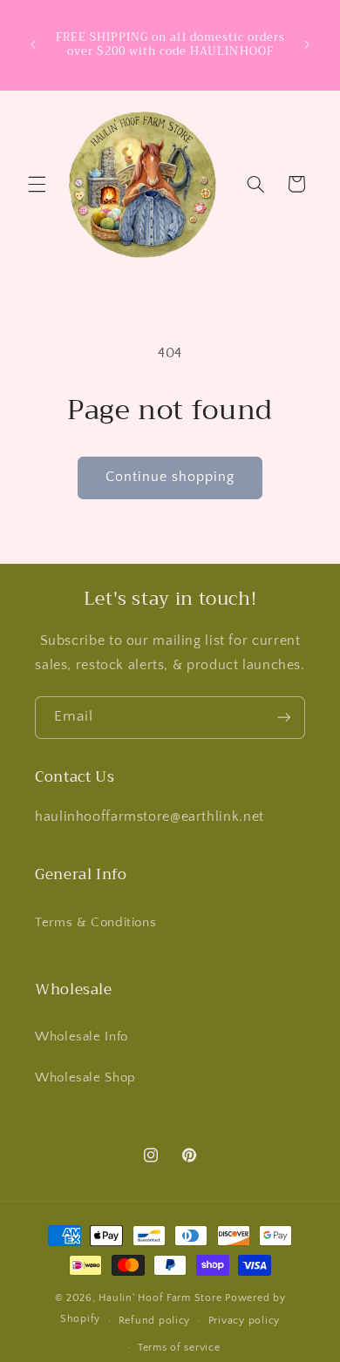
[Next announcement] (307, 44)
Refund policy (155, 1320)
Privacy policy (244, 1320)
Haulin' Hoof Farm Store (160, 1298)
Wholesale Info (81, 1037)
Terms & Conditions (95, 923)
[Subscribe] (284, 717)
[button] (37, 184)
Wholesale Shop (85, 1078)
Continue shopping (170, 477)
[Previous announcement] (33, 44)
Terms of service (179, 1347)
